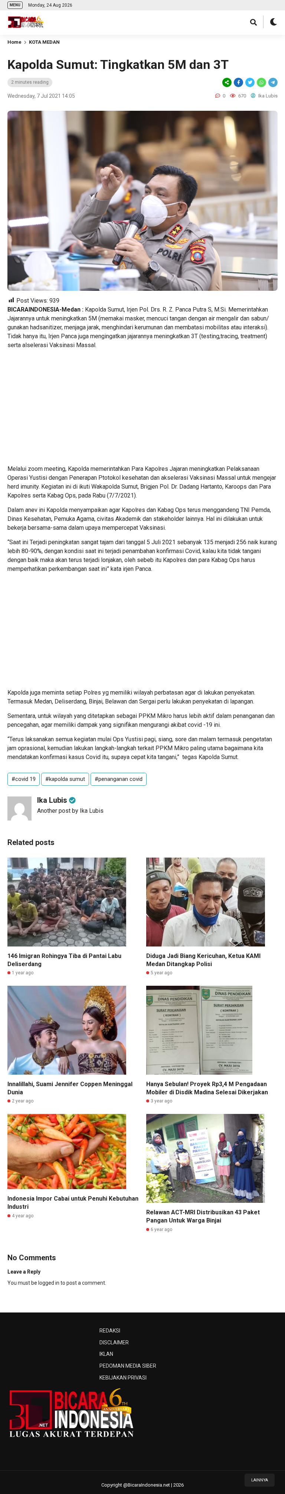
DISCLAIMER (114, 1342)
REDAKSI (109, 1331)
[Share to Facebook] (238, 82)
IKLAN (106, 1354)
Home (14, 42)
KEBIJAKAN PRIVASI (123, 1378)
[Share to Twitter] (250, 82)
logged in (48, 1283)
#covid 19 (24, 779)
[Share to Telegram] (272, 82)
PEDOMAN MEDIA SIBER (127, 1366)
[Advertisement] (142, 407)
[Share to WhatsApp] (261, 82)
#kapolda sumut (65, 779)
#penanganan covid (118, 779)
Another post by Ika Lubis (70, 810)
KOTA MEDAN (44, 42)
